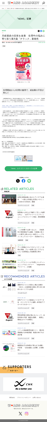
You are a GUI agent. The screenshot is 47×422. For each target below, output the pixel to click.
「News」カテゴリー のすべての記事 (23, 168)
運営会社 (12, 397)
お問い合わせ (37, 397)
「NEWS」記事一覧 (10, 8)
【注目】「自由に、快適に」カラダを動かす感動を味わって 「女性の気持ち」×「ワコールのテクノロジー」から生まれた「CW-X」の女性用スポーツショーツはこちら (23, 106)
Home (3, 8)
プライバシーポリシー (24, 397)
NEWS (4, 30)
